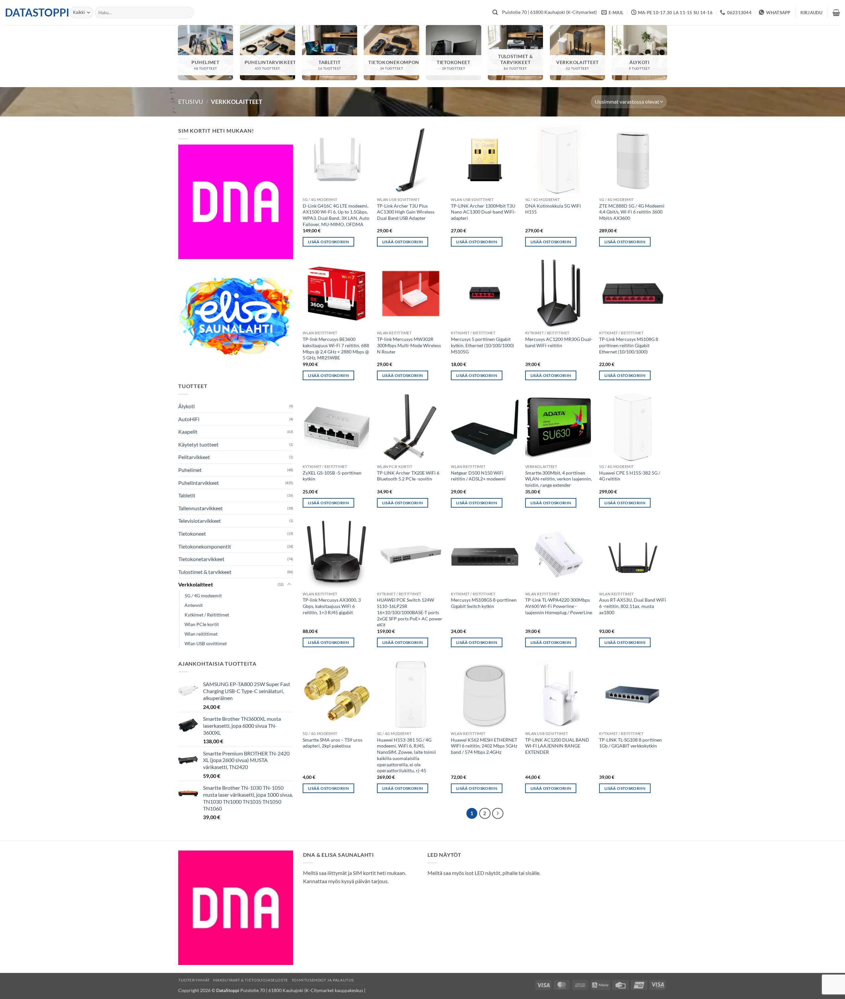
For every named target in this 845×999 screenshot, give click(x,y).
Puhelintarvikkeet (198, 483)
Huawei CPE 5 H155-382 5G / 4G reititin (629, 476)
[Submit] (495, 12)
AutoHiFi (188, 419)
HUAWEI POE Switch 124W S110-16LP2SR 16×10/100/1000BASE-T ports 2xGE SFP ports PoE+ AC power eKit (409, 612)
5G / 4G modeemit (203, 595)
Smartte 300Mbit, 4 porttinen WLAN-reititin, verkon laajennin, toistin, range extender (558, 479)
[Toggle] (289, 584)
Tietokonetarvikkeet (201, 559)
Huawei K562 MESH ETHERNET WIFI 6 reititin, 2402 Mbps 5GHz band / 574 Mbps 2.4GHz (484, 746)
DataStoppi (32, 12)
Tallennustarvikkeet (200, 508)
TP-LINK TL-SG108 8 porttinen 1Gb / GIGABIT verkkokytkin (630, 743)
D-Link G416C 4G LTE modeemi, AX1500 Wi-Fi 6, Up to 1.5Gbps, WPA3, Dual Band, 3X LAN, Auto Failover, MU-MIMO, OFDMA (336, 215)
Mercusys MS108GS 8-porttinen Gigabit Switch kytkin (484, 603)
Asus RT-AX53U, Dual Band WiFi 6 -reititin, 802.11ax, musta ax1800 (632, 606)
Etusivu (190, 101)
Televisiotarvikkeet (199, 520)
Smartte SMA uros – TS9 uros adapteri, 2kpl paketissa (332, 743)
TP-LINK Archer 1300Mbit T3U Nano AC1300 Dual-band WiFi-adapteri (483, 212)
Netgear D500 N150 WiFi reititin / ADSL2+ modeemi (478, 476)
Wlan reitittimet (201, 634)
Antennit (194, 605)
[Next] (497, 813)
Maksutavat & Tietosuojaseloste (250, 980)
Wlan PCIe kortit (202, 624)
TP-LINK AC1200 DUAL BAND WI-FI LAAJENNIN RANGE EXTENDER (557, 746)
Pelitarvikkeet (194, 457)
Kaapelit (187, 431)
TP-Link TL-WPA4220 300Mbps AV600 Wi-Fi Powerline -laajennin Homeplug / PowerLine (558, 606)
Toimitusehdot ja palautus (322, 980)
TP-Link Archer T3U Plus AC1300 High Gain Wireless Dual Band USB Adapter (405, 212)
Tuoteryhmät (194, 980)
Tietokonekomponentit (204, 546)
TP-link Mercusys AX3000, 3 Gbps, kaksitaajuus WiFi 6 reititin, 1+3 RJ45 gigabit (332, 606)
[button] (811, 12)
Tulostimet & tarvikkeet (204, 572)
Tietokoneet (192, 533)
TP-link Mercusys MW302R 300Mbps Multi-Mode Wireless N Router (409, 345)
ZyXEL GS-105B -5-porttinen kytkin (332, 476)
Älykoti (186, 406)
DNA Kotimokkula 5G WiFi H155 (553, 209)
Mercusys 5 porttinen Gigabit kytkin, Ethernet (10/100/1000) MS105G (482, 345)
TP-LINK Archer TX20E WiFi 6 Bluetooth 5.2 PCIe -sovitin (408, 476)
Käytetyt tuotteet (198, 444)
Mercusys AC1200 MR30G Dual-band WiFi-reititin (558, 342)
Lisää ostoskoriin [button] (328, 242)
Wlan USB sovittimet (206, 643)
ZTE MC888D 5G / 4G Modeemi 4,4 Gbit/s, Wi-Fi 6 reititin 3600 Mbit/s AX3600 (631, 212)
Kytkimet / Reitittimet (207, 614)
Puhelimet (190, 470)
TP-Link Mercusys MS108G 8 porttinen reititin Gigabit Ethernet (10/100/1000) (628, 345)
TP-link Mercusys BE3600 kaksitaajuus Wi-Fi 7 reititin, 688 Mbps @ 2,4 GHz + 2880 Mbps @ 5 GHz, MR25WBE (336, 348)
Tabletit (186, 495)
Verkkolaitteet (195, 584)
